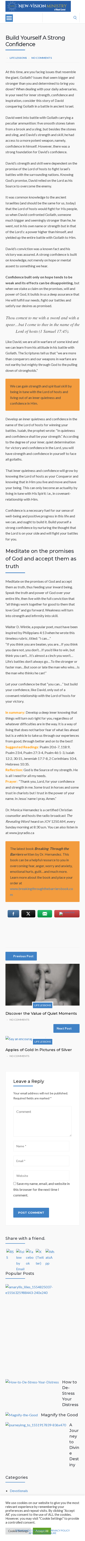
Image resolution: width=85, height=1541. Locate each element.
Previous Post (23, 956)
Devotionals (19, 1491)
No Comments (41, 57)
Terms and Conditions (30, 1530)
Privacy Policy (60, 1530)
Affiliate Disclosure (42, 1533)
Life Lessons (18, 57)
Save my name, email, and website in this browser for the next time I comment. (41, 1189)
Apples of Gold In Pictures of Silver (38, 1050)
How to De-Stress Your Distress (70, 1393)
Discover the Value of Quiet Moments (41, 1013)
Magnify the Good (59, 1415)
